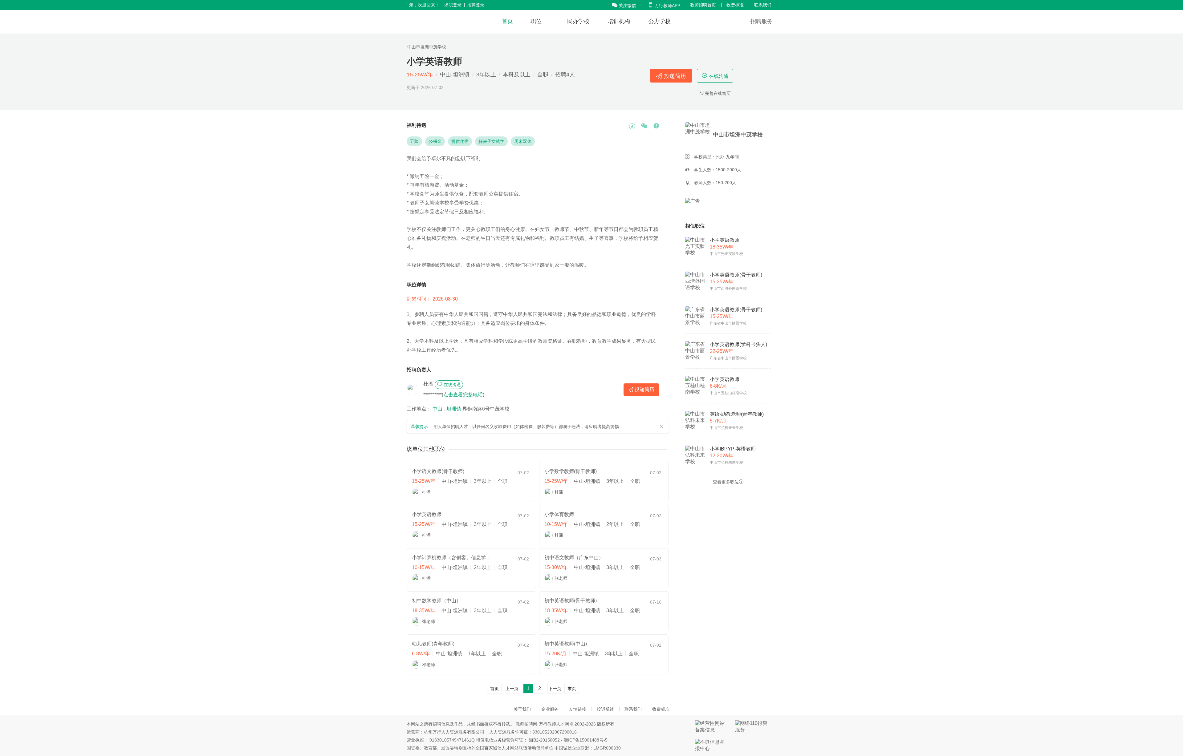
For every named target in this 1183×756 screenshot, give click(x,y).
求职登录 (452, 4)
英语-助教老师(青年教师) (737, 414)
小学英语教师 (426, 514)
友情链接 (577, 709)
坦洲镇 (453, 408)
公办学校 (659, 21)
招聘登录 (475, 4)
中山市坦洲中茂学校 (426, 46)
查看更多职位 (728, 481)
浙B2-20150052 (544, 740)
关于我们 (522, 709)
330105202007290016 (554, 732)
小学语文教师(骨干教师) (438, 471)
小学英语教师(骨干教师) (736, 274)
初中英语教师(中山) (565, 643)
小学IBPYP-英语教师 (733, 448)
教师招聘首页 (703, 4)
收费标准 (735, 4)
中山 (437, 408)
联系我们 (762, 4)
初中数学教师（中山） (436, 600)
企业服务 (550, 709)
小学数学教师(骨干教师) (570, 471)
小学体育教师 (559, 514)
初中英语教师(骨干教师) (570, 600)
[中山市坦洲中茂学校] (698, 134)
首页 (507, 21)
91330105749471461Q (452, 740)
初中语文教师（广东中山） (574, 557)
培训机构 (619, 21)
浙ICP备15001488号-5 (586, 740)
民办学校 (578, 21)
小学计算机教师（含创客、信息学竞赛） (452, 557)
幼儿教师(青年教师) (433, 643)
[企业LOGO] (441, 21)
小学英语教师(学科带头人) (738, 344)
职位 (536, 21)
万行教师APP (664, 5)
